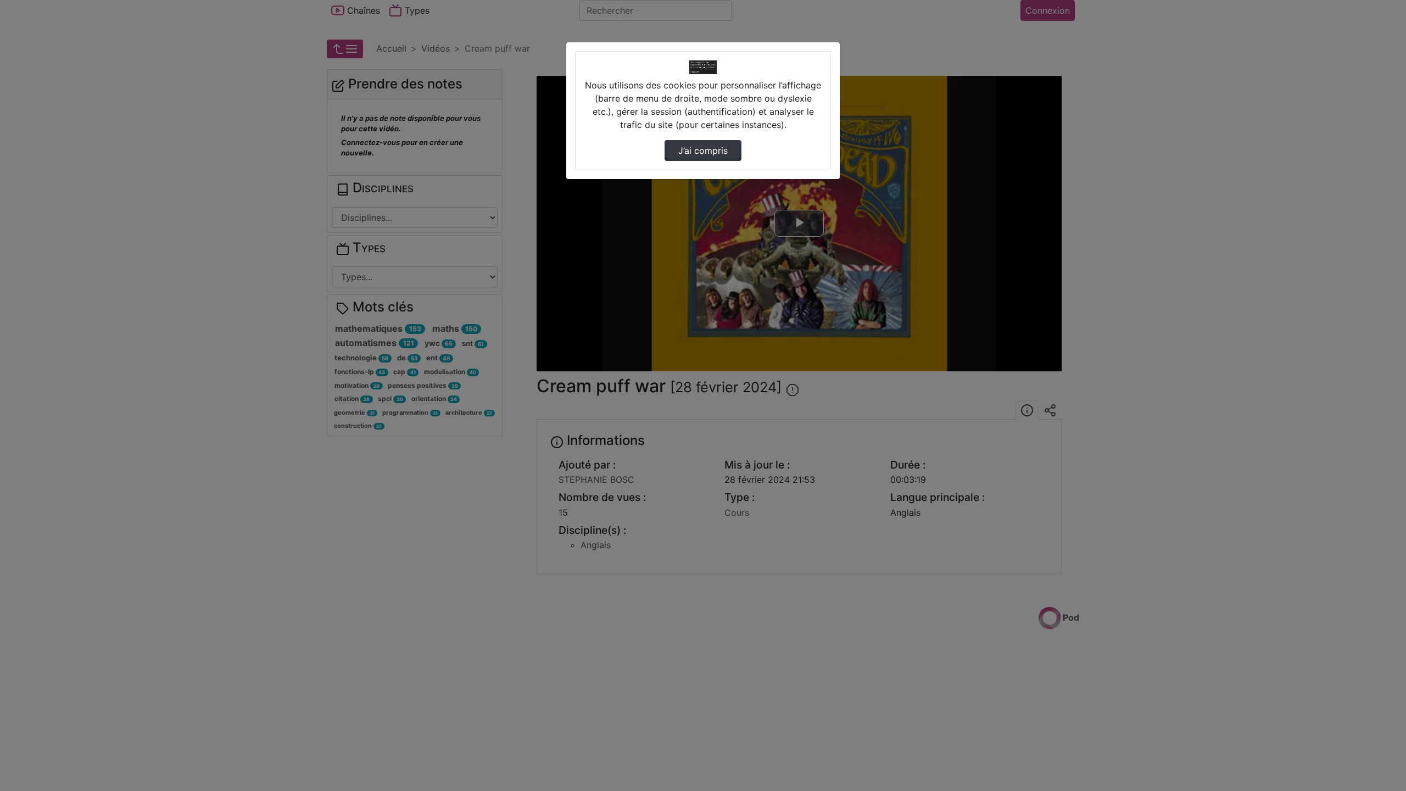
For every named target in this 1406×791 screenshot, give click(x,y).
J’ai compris (703, 150)
